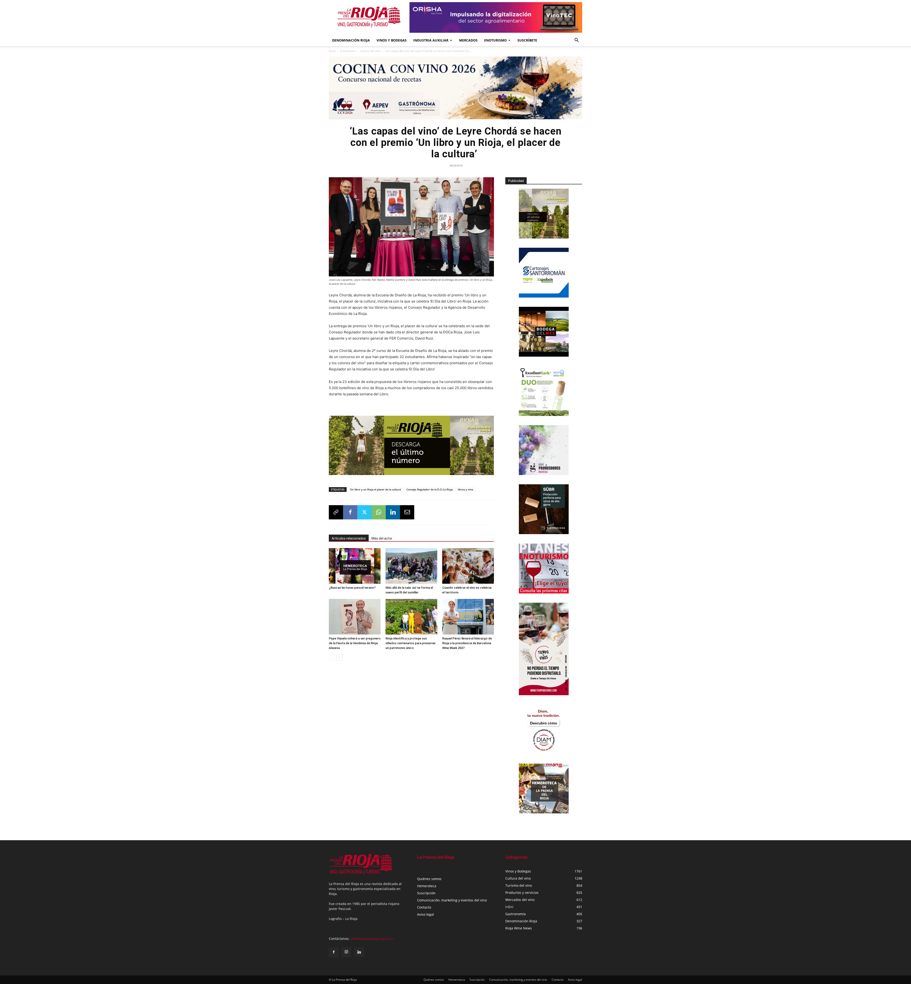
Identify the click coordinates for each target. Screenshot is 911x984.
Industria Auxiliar (430, 40)
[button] (576, 40)
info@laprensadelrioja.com (371, 938)
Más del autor (382, 538)
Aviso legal (425, 914)
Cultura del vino (370, 51)
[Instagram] (346, 952)
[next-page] (339, 657)
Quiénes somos (429, 879)
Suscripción (426, 893)
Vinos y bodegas (391, 40)
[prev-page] (332, 657)
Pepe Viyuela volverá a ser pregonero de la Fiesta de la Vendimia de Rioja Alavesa (355, 643)
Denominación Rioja (351, 40)
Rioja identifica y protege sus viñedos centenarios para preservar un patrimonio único (411, 643)
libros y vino (465, 489)
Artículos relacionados (349, 538)
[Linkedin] (393, 512)
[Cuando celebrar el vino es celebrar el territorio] (468, 566)
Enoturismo (495, 40)
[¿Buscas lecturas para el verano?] (355, 566)
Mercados (468, 40)
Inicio (332, 51)
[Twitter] (364, 512)
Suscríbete (527, 40)
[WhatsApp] (379, 512)
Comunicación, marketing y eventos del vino (452, 900)
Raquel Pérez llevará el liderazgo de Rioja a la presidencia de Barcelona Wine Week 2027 (467, 643)
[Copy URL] (336, 512)
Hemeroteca (426, 886)
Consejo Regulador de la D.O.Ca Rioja (429, 489)
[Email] (407, 512)
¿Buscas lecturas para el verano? (352, 587)
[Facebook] (350, 512)
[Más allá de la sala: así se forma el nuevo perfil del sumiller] (411, 566)
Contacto (424, 907)
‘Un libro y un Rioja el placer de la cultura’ (375, 489)
